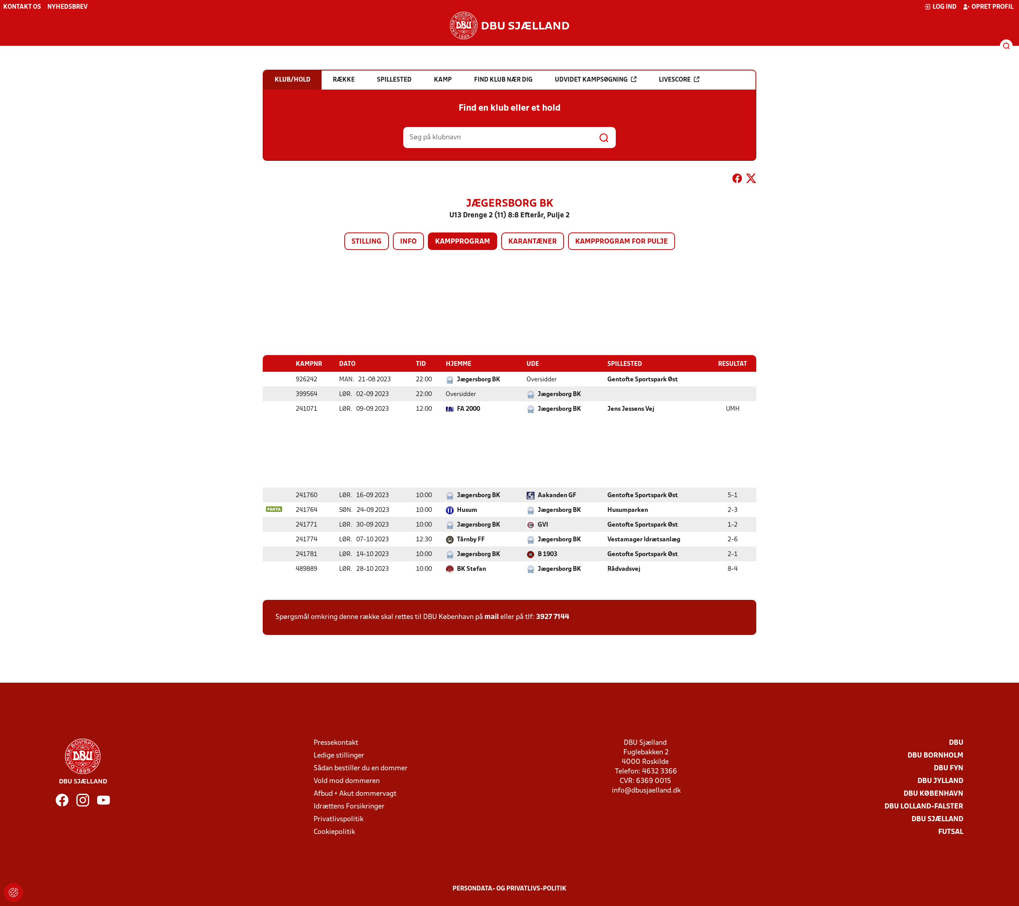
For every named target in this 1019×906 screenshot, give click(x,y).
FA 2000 (468, 409)
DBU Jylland (940, 781)
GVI (543, 525)
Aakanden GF (557, 495)
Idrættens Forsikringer (349, 806)
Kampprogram (462, 241)
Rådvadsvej (623, 569)
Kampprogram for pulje (621, 241)
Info (408, 241)
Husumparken (627, 510)
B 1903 (547, 554)
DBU (956, 743)
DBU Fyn (948, 768)
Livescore (675, 80)
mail (491, 617)
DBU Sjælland (937, 819)
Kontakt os (22, 7)
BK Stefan (471, 569)
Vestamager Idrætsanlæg (643, 540)
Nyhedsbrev (67, 7)
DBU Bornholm (935, 755)
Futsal (950, 832)
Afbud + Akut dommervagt (355, 794)
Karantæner (532, 241)
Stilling (366, 241)
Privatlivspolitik (338, 819)
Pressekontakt (336, 743)
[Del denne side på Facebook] (737, 180)
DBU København (933, 794)
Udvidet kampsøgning (591, 80)
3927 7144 (552, 617)
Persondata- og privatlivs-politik (509, 889)
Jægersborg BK (478, 380)
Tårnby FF (471, 540)
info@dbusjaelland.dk (646, 790)
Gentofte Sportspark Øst (642, 380)
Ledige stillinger (339, 755)
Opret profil (992, 7)
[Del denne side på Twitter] (751, 180)
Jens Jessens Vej (630, 409)
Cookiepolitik (334, 832)
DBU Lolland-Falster (923, 806)
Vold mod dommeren (347, 781)
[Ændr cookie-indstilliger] (13, 892)
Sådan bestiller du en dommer (361, 768)
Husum (467, 510)
